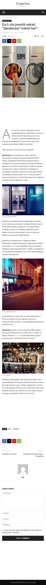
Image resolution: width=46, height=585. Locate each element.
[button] (43, 12)
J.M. (5, 36)
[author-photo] (23, 474)
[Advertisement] (23, 113)
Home (4, 17)
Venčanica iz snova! (9, 454)
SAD (17, 335)
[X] (9, 41)
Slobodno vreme (13, 17)
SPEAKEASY (16, 429)
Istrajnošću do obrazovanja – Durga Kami (33, 455)
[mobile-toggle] (3, 12)
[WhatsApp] (19, 41)
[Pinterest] (14, 41)
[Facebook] (4, 41)
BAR (9, 429)
